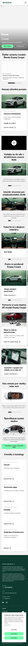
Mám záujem (7, 46)
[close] (23, 612)
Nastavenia (14, 629)
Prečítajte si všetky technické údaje (14, 446)
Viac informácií (7, 624)
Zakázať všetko (14, 633)
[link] (14, 112)
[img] (7, 2)
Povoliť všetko (14, 637)
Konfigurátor (20, 46)
